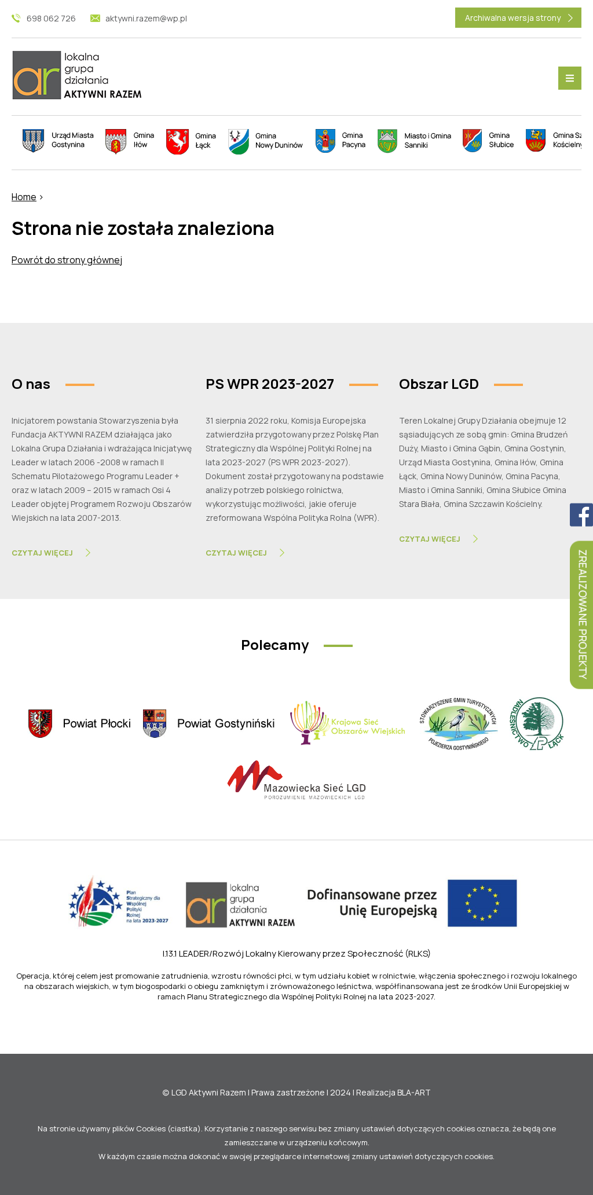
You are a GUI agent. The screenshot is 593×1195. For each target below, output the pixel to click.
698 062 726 (51, 18)
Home (24, 196)
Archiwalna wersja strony (513, 17)
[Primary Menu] (569, 78)
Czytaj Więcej (42, 552)
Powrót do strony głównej (67, 259)
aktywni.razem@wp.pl (146, 18)
